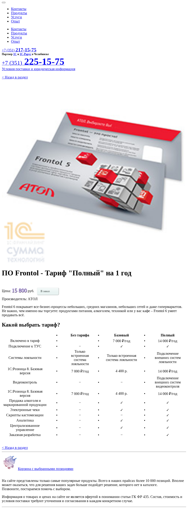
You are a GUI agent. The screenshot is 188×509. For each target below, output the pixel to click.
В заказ (45, 291)
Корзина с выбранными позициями (45, 469)
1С (15, 54)
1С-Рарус (25, 54)
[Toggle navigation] (4, 2)
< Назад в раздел (15, 77)
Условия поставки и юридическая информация (38, 69)
